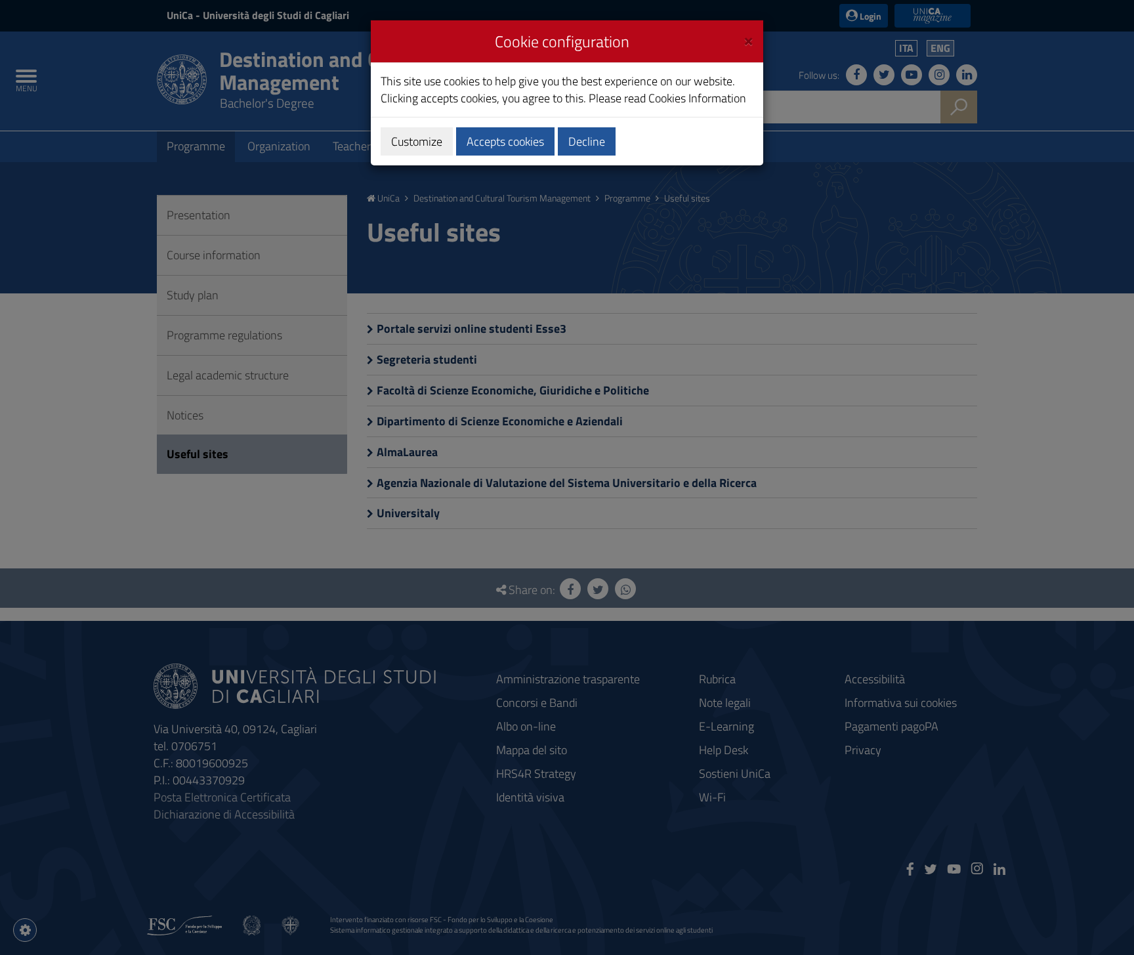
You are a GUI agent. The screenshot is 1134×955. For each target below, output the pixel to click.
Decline (586, 141)
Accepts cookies (505, 141)
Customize (416, 141)
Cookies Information (697, 98)
